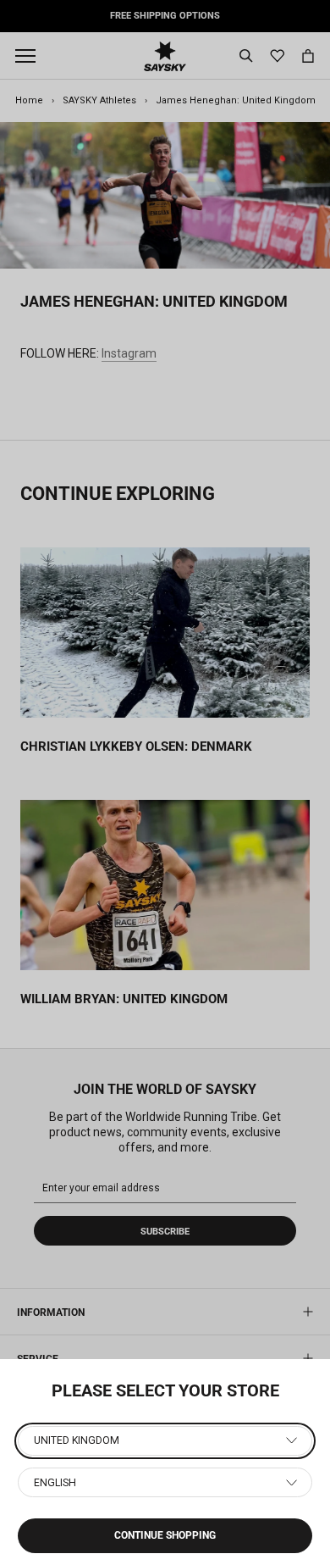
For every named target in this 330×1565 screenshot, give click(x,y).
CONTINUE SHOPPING (165, 1535)
